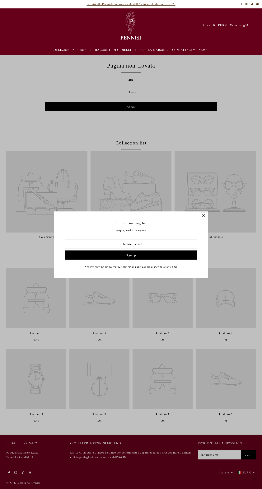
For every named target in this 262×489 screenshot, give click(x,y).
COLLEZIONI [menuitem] (61, 49)
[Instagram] (247, 4)
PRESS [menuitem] (139, 49)
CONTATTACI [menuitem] (182, 49)
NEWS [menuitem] (203, 49)
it (214, 25)
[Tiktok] (252, 4)
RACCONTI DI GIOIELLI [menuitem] (113, 49)
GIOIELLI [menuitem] (84, 49)
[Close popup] (203, 215)
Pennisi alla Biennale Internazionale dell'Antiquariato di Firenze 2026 (131, 4)
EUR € (222, 25)
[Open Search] (202, 25)
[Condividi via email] (257, 4)
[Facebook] (242, 4)
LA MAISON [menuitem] (157, 49)
